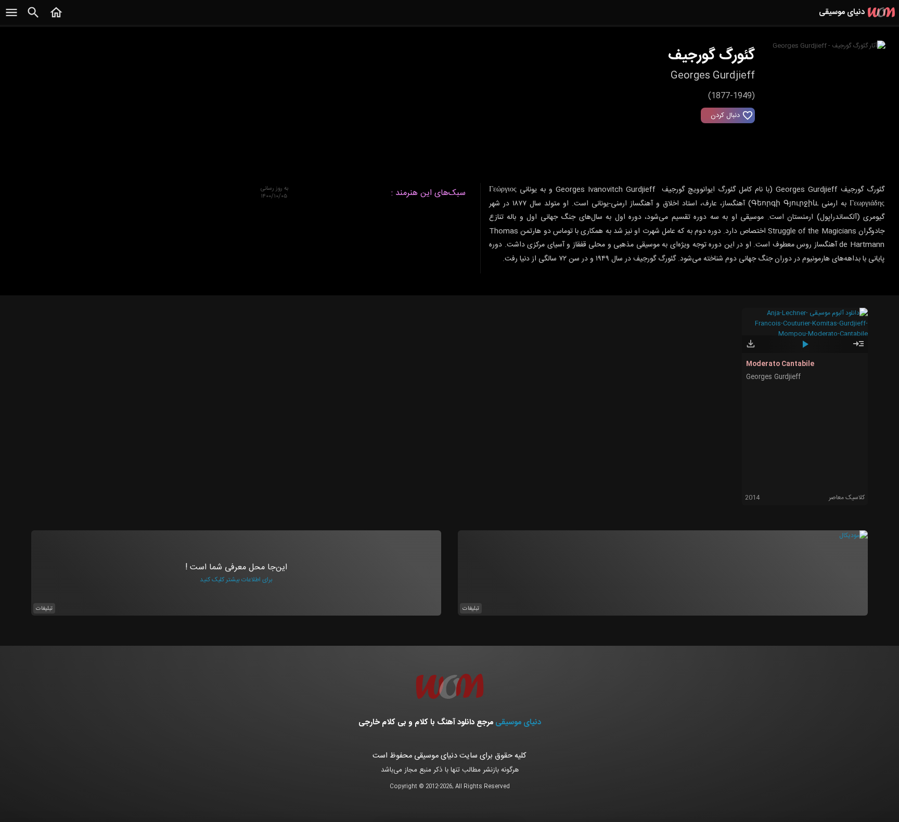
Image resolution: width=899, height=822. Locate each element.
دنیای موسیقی (518, 722)
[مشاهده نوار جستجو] (33, 18)
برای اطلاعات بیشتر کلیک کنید (236, 580)
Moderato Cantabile (780, 364)
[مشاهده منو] (11, 18)
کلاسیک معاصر (847, 497)
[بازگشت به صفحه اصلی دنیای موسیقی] (56, 18)
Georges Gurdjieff (773, 377)
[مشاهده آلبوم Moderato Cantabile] (858, 348)
